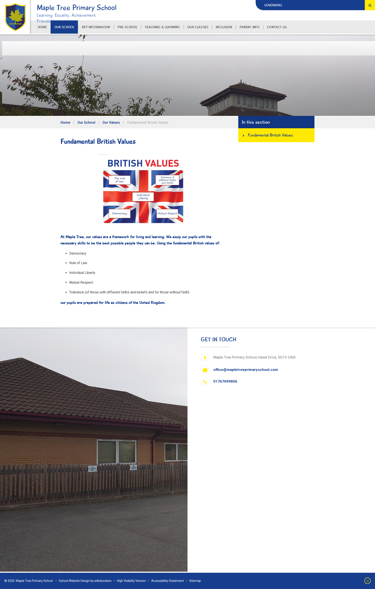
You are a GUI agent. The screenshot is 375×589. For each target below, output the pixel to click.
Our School (86, 122)
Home (65, 122)
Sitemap (195, 580)
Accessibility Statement (167, 580)
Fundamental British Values (147, 122)
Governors (273, 5)
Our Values (111, 122)
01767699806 (225, 381)
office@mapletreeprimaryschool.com (245, 369)
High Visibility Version (131, 580)
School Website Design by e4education (85, 580)
